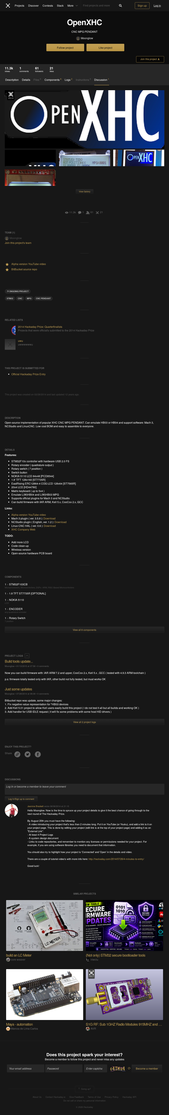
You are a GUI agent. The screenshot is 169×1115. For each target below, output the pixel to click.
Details (26, 80)
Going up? (85, 1088)
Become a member (56, 1059)
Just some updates (18, 688)
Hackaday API (129, 1097)
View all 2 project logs (84, 722)
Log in (157, 5)
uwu (20, 341)
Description (12, 80)
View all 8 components (84, 629)
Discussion (101, 80)
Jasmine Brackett (35, 806)
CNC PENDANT (43, 298)
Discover (33, 5)
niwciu (94, 959)
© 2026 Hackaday (84, 1107)
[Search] (120, 5)
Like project (105, 48)
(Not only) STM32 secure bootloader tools (115, 955)
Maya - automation (19, 1024)
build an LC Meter (18, 955)
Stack (60, 5)
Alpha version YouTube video (28, 515)
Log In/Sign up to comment (21, 798)
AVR (93, 1028)
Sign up (142, 5)
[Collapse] (27, 655)
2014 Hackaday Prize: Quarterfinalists (40, 327)
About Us (37, 1097)
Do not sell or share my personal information (84, 1100)
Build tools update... (19, 661)
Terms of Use (94, 1097)
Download (49, 518)
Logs (68, 80)
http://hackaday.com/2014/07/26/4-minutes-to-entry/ (116, 859)
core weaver (18, 959)
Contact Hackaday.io (55, 1097)
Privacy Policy (111, 1097)
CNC (20, 298)
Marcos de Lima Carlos (24, 1028)
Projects (19, 5)
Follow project (65, 48)
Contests (48, 5)
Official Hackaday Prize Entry (10, 95)
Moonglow (87, 38)
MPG (29, 298)
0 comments (43, 666)
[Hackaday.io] (8, 5)
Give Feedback (76, 1097)
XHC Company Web (23, 529)
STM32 (10, 298)
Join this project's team (18, 243)
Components (53, 80)
